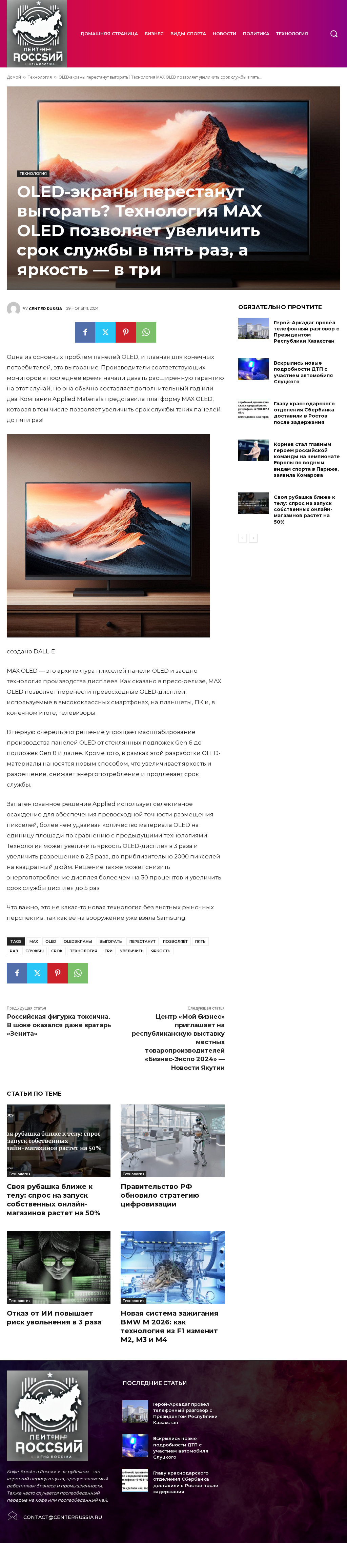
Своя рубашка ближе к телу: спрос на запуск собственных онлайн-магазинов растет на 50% (53, 1199)
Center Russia (45, 308)
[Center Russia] (14, 309)
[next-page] (253, 538)
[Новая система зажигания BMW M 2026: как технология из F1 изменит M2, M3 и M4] (172, 1267)
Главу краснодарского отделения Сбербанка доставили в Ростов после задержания (304, 413)
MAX (33, 941)
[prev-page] (242, 538)
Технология (40, 77)
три (109, 951)
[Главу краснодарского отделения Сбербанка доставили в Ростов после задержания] (253, 409)
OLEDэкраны (78, 941)
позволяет (175, 941)
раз (14, 951)
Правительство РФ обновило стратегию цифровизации (160, 1195)
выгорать (111, 941)
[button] (333, 33)
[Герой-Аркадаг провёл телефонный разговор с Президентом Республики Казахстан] (253, 328)
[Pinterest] (126, 332)
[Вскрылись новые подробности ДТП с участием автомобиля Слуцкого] (253, 369)
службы (34, 951)
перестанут (142, 941)
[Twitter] (105, 332)
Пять (200, 941)
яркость (160, 951)
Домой (14, 77)
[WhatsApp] (146, 332)
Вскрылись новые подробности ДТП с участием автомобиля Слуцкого (303, 372)
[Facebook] (85, 332)
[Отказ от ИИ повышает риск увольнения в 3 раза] (58, 1267)
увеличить (132, 951)
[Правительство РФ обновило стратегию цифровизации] (172, 1140)
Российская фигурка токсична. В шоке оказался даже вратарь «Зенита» (59, 1025)
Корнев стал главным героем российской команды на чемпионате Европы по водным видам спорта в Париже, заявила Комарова (307, 459)
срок (57, 951)
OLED (50, 941)
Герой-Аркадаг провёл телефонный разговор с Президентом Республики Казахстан (306, 332)
